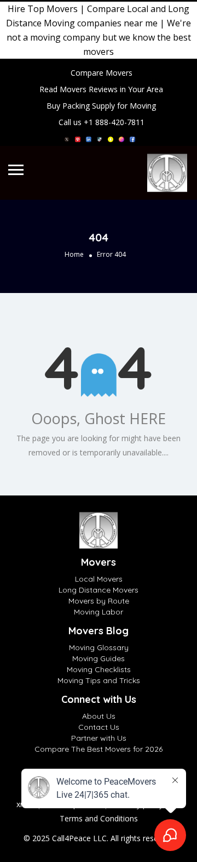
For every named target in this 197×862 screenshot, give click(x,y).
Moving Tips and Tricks (98, 680)
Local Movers (99, 579)
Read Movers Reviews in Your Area (101, 89)
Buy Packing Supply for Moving (101, 105)
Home (74, 254)
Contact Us (98, 727)
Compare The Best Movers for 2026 (98, 749)
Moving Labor (98, 612)
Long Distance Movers (98, 590)
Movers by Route (98, 601)
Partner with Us (98, 738)
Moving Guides (98, 658)
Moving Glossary (99, 647)
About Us (98, 716)
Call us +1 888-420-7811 (101, 122)
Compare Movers (101, 72)
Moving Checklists (99, 669)
